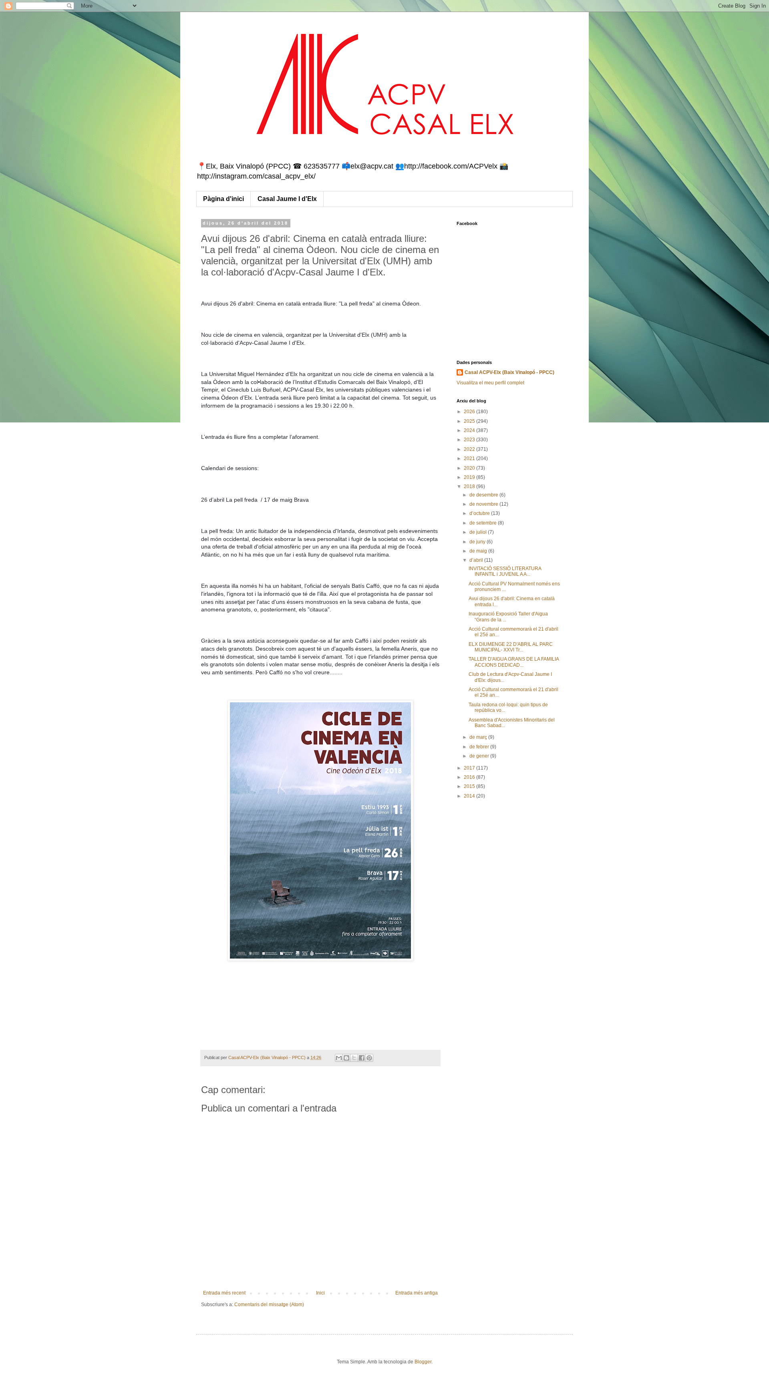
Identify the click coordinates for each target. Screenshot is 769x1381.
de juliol (478, 532)
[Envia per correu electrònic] (339, 1058)
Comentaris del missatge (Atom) (269, 1304)
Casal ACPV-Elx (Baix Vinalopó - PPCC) (509, 372)
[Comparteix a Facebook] (362, 1058)
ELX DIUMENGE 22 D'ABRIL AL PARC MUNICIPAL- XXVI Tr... (511, 647)
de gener (479, 756)
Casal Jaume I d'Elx (287, 198)
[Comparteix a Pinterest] (369, 1058)
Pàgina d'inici (223, 198)
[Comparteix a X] (354, 1058)
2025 (470, 421)
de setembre (483, 523)
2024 (470, 430)
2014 (470, 796)
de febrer (479, 747)
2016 (470, 777)
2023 (470, 439)
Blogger (423, 1362)
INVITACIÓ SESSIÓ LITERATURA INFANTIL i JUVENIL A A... (505, 571)
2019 (470, 477)
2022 (470, 449)
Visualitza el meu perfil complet (490, 383)
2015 (470, 786)
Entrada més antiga (416, 1293)
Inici (320, 1293)
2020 (470, 468)
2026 (470, 411)
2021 (470, 458)
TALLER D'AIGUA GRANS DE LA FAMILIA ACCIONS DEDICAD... (514, 661)
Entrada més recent (224, 1293)
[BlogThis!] (346, 1058)
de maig (478, 551)
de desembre (484, 495)
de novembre (484, 504)
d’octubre (480, 513)
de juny (478, 542)
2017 (470, 768)
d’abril (476, 560)
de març (478, 737)
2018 (470, 486)
